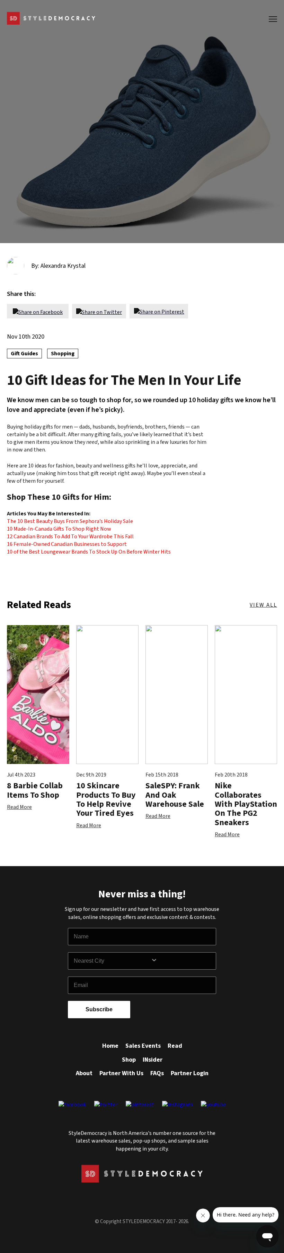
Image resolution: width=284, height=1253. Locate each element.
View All (263, 605)
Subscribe (99, 1009)
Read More (19, 807)
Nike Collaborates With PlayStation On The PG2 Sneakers (246, 804)
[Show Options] (182, 961)
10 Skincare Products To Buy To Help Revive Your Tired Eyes (106, 799)
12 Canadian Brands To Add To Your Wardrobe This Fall (70, 536)
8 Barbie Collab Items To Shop (35, 790)
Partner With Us (121, 1073)
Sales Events (143, 1046)
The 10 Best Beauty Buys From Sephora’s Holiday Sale (70, 521)
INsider (152, 1059)
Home (110, 1046)
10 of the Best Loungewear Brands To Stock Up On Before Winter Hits (89, 552)
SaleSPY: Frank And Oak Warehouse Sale (174, 795)
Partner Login (189, 1073)
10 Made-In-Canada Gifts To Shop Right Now (59, 529)
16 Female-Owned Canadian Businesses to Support (67, 544)
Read (175, 1046)
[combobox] (112, 961)
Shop (129, 1059)
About (84, 1073)
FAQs (157, 1073)
